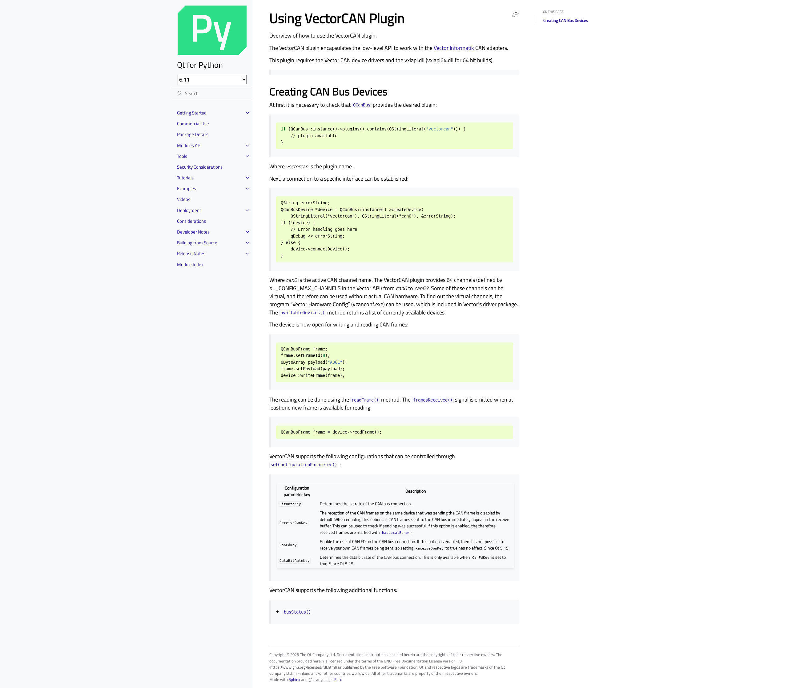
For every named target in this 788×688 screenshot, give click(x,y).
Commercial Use (193, 123)
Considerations (191, 221)
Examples (186, 188)
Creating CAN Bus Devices (565, 20)
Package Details (192, 134)
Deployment (189, 210)
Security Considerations (200, 166)
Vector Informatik (454, 48)
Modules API (189, 145)
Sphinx (294, 679)
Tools (182, 156)
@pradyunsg (319, 679)
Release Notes (191, 253)
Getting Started (192, 112)
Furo (338, 679)
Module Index (190, 264)
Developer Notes (193, 231)
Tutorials (185, 177)
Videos (183, 199)
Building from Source (197, 242)
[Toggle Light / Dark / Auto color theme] (515, 14)
